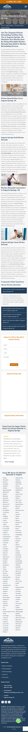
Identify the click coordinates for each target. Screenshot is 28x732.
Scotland (18, 552)
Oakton (17, 516)
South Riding (19, 561)
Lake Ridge (6, 615)
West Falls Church (20, 617)
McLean (17, 486)
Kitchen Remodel (6, 668)
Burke (4, 514)
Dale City (5, 552)
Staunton (18, 577)
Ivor (4, 607)
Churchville (6, 540)
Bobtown (5, 502)
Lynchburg (5, 629)
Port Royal (18, 530)
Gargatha (5, 581)
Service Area (5, 677)
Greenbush (6, 587)
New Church (19, 502)
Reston (17, 536)
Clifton (4, 544)
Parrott (17, 524)
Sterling (17, 579)
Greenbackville (7, 585)
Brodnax (5, 508)
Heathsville (6, 599)
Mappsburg (18, 482)
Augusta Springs (9, 25)
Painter (17, 518)
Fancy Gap (5, 575)
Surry (17, 585)
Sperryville (18, 571)
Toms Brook (19, 595)
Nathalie (18, 498)
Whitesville (18, 619)
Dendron (5, 561)
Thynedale (18, 593)
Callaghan (5, 516)
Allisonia (5, 482)
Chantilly (5, 532)
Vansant (17, 605)
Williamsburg (19, 621)
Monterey (18, 496)
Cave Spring (6, 528)
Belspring (5, 496)
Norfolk (17, 508)
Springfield (18, 573)
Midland (18, 492)
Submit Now (14, 364)
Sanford (17, 544)
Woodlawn (18, 625)
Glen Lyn (5, 583)
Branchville (6, 506)
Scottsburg (18, 555)
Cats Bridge (6, 526)
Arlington (5, 486)
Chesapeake (6, 538)
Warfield (18, 613)
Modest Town (19, 494)
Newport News (19, 504)
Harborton (5, 595)
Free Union (6, 579)
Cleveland (5, 542)
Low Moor (5, 625)
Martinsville (19, 484)
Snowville (18, 559)
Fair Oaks (5, 571)
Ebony (4, 567)
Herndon (5, 601)
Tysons (17, 601)
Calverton (5, 518)
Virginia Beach (19, 609)
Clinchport (5, 548)
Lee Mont (5, 619)
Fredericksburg (6, 577)
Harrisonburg (6, 597)
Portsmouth (19, 532)
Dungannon (6, 565)
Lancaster (5, 617)
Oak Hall (18, 514)
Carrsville (5, 522)
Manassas (18, 480)
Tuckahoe (18, 599)
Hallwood (5, 589)
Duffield (5, 563)
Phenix (17, 528)
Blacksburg (6, 500)
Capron (5, 520)
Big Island (5, 498)
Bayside (5, 494)
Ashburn (5, 488)
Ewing (4, 569)
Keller (4, 609)
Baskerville (6, 492)
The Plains (18, 591)
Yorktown (18, 629)
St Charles (18, 575)
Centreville (6, 530)
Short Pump (18, 557)
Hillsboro (5, 603)
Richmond (18, 538)
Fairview (5, 573)
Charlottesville (7, 536)
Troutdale (18, 597)
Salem (17, 542)
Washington (19, 615)
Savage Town (19, 546)
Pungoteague (19, 534)
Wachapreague (19, 611)
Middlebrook (19, 490)
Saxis (17, 548)
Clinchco (5, 546)
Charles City (6, 534)
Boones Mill (6, 504)
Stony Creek (19, 581)
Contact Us (5, 674)
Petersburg (18, 526)
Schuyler (18, 550)
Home (2, 25)
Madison (5, 631)
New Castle (18, 500)
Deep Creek (6, 557)
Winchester (18, 623)
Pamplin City (19, 522)
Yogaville (18, 627)
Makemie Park (19, 478)
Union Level (19, 603)
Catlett (4, 524)
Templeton (18, 589)
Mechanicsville (19, 488)
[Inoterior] (7, 7)
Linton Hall (6, 623)
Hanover (5, 593)
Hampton (5, 591)
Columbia (5, 550)
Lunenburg (5, 627)
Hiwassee (5, 605)
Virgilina (18, 607)
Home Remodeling (7, 671)
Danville (5, 555)
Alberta (5, 478)
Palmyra (18, 520)
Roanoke (18, 540)
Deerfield (5, 559)
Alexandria (5, 480)
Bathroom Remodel (7, 666)
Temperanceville (20, 587)
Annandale (5, 484)
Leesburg (5, 621)
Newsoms (18, 506)
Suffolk (17, 583)
